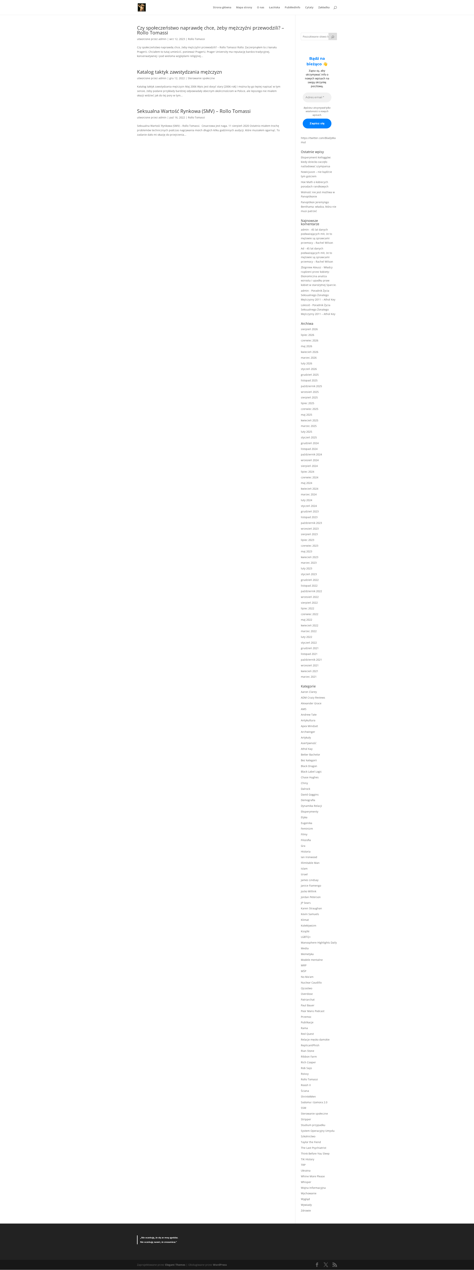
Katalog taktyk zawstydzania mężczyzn (179, 71)
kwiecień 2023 (309, 557)
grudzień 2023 (310, 511)
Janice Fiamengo (311, 885)
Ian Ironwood (309, 857)
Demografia (308, 800)
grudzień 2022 (310, 580)
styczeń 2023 (309, 574)
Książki (305, 931)
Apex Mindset (309, 726)
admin (162, 39)
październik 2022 (311, 591)
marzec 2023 (309, 562)
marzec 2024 (309, 494)
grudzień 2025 (310, 374)
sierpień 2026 (309, 329)
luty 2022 (306, 637)
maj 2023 (306, 551)
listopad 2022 (309, 585)
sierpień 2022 (309, 602)
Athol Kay (307, 749)
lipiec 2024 (307, 471)
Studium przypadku (313, 1125)
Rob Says (306, 1068)
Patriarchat (308, 999)
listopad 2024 (309, 449)
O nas (260, 7)
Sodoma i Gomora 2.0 (314, 1102)
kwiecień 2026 (309, 352)
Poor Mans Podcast (312, 1011)
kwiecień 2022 (309, 625)
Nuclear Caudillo (311, 982)
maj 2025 (306, 414)
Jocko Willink (308, 891)
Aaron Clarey (309, 692)
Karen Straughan (311, 908)
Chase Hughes (310, 777)
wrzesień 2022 (310, 597)
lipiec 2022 (307, 608)
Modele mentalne (312, 960)
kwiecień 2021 (309, 671)
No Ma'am (307, 977)
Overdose (307, 994)
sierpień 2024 (309, 466)
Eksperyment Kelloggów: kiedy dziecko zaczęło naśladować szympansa (316, 162)
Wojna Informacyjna (313, 1188)
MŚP (303, 971)
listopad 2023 (309, 517)
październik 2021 (311, 659)
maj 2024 (306, 483)
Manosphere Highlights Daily (319, 942)
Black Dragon (309, 766)
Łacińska (274, 7)
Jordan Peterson (311, 897)
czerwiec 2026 (309, 340)
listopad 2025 (309, 380)
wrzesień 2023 (310, 528)
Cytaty (309, 7)
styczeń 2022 (309, 642)
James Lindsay (309, 880)
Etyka (304, 817)
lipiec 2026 (307, 335)
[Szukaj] (332, 36)
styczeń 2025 (309, 437)
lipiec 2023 (307, 540)
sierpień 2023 (309, 534)
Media (305, 948)
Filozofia (306, 840)
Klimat (305, 920)
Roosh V (306, 1085)
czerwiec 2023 (309, 545)
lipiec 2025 (307, 403)
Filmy (304, 834)
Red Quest (307, 1034)
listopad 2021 (309, 654)
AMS (303, 709)
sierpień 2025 (309, 397)
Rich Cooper (308, 1062)
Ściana (305, 1091)
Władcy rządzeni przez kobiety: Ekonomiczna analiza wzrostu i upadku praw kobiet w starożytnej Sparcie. (318, 276)
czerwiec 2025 (309, 409)
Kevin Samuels (310, 914)
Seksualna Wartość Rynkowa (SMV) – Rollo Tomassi (194, 111)
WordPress (220, 1264)
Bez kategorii (309, 760)
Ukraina (306, 1170)
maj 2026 (306, 346)
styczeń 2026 (309, 369)
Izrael (304, 874)
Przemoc (306, 1017)
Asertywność (308, 743)
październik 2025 (311, 386)
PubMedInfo (292, 7)
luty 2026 (306, 363)
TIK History (307, 1159)
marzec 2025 (309, 426)
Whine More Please (313, 1176)
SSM (303, 1108)
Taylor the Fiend (311, 1142)
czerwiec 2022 (309, 614)
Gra (303, 846)
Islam (304, 868)
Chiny (304, 783)
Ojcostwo (306, 988)
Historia (306, 851)
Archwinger (308, 732)
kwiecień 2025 (309, 420)
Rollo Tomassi (196, 39)
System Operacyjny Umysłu (318, 1131)
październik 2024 (311, 454)
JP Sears (306, 903)
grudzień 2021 (310, 648)
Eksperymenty (309, 811)
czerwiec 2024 (309, 477)
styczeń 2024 (309, 506)
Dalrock (305, 789)
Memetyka (307, 954)
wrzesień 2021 (310, 665)
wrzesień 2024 (310, 460)
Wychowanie (308, 1193)
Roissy (305, 1074)
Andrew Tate (309, 714)
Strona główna (222, 7)
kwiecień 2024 (309, 488)
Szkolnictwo (308, 1136)
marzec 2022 (309, 631)
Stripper (306, 1119)
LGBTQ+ (306, 937)
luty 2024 (306, 500)
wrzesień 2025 (310, 392)
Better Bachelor (310, 754)
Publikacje (307, 1022)
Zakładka (324, 7)
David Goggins (310, 794)
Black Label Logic (311, 771)
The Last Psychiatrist (313, 1148)
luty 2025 (306, 431)
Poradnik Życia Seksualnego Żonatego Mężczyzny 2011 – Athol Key (318, 295)
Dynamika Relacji (311, 806)
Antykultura (308, 720)
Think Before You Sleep (315, 1153)
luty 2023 (306, 568)
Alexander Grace (311, 703)
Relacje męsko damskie (315, 1039)
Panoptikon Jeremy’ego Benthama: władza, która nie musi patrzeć (318, 206)
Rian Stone (307, 1051)
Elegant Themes (175, 1264)
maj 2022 (306, 619)
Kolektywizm (308, 925)
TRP (303, 1165)
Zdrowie (306, 1210)
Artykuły (306, 737)
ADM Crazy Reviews (313, 697)
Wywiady (306, 1205)
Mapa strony (244, 7)
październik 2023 (311, 523)
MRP (303, 965)
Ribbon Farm (309, 1056)
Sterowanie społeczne (201, 78)
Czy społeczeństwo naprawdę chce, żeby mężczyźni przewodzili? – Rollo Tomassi (210, 30)
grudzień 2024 (310, 443)
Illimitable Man (310, 863)
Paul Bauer (307, 1005)
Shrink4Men (308, 1096)
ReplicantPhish (310, 1045)
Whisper (306, 1182)
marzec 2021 (309, 676)
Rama (304, 1028)
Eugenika (306, 823)
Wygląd (305, 1199)
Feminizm (307, 828)
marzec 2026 (309, 357)
